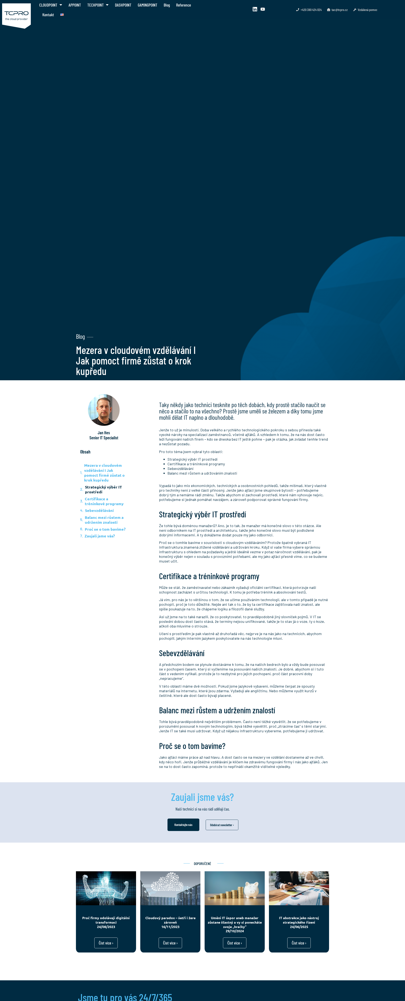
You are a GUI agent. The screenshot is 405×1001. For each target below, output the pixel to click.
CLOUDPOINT (48, 4)
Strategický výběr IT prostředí (103, 489)
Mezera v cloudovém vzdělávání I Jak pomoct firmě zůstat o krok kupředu (104, 472)
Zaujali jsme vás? (100, 535)
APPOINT (75, 4)
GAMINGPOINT (147, 4)
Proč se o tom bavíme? (105, 529)
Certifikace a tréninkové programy (104, 501)
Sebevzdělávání (99, 510)
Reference (183, 4)
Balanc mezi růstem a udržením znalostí (104, 520)
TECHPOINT (95, 4)
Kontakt (48, 14)
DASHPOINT (123, 4)
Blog (167, 4)
